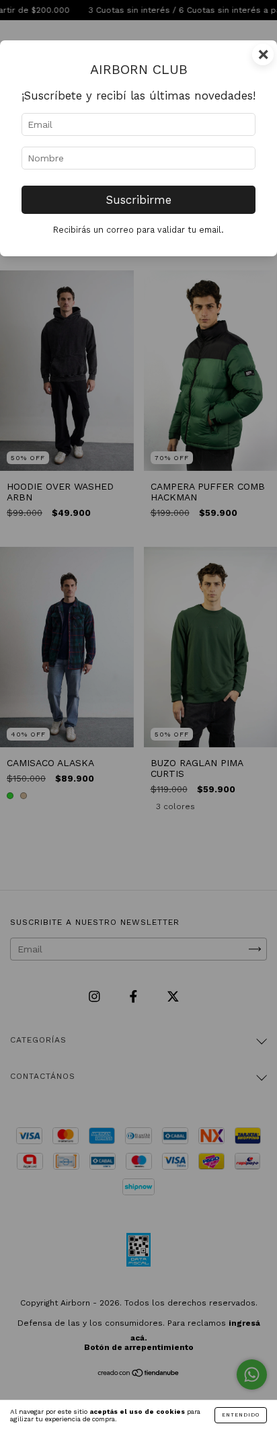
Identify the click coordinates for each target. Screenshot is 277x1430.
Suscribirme (138, 199)
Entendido (241, 1415)
